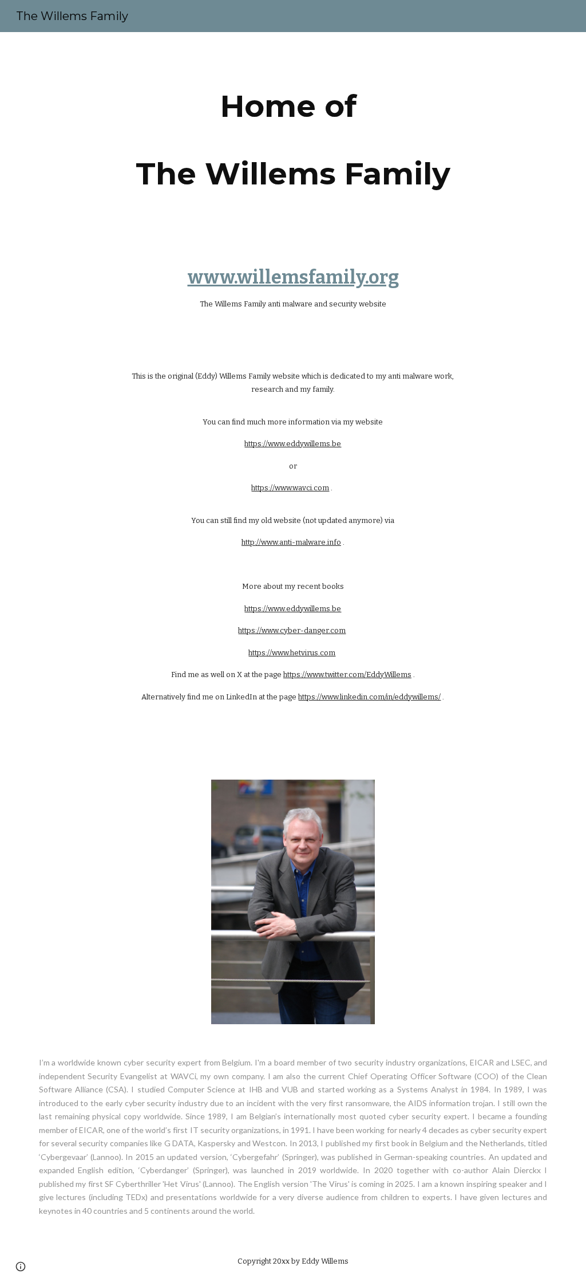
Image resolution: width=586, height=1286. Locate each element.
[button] (21, 1267)
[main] (292, 140)
